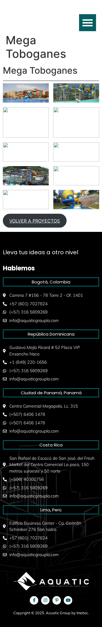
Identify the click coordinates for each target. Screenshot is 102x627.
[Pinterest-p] (56, 600)
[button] (87, 22)
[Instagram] (45, 600)
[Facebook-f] (34, 600)
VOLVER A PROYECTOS (34, 221)
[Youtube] (68, 600)
